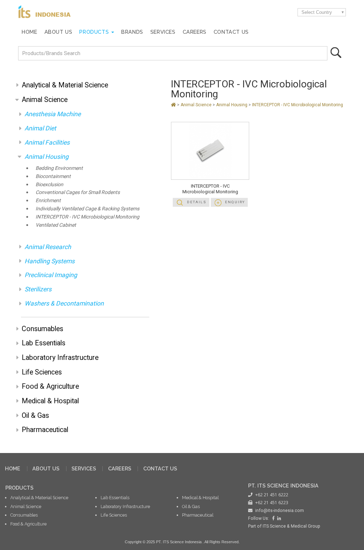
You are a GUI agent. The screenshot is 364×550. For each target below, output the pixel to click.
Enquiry (235, 202)
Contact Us (231, 32)
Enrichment (48, 200)
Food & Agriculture (50, 386)
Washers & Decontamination (64, 303)
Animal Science (45, 100)
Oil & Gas (35, 415)
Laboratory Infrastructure (60, 358)
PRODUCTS (19, 488)
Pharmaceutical (45, 430)
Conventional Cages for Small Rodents (78, 192)
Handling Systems (50, 261)
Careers (195, 32)
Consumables (42, 329)
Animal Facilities (47, 142)
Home (29, 32)
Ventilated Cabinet (56, 225)
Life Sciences (42, 372)
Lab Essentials (43, 343)
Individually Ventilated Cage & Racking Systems (87, 208)
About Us (58, 32)
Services (163, 32)
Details (197, 202)
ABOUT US (45, 468)
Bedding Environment (59, 168)
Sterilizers (38, 289)
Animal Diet (40, 128)
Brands (132, 32)
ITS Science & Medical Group (291, 526)
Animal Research (48, 246)
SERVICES (83, 468)
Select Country (316, 12)
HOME (12, 468)
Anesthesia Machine (53, 114)
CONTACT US (160, 468)
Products (94, 32)
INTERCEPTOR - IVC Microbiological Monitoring (87, 217)
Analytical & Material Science (65, 85)
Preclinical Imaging (51, 275)
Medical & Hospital (50, 401)
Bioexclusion (49, 184)
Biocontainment (53, 176)
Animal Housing (47, 156)
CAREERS (119, 468)
